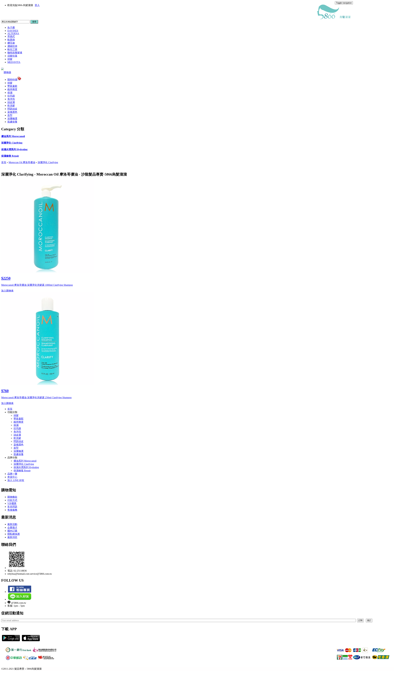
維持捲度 (12, 89)
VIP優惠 (11, 503)
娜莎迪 (11, 43)
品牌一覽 (12, 473)
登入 (37, 5)
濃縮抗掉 (12, 46)
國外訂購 (12, 530)
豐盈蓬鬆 (12, 86)
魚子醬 (11, 27)
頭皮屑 (11, 102)
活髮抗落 (12, 56)
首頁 (3, 162)
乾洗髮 (11, 105)
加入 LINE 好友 (15, 480)
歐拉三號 (12, 49)
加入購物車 (7, 290)
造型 (9, 115)
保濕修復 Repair (10, 156)
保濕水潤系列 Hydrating (14, 149)
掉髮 (9, 59)
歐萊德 (11, 39)
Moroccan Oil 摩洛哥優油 (22, 162)
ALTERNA (13, 33)
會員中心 (12, 477)
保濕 (9, 92)
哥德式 (11, 36)
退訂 (369, 620)
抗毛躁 (11, 95)
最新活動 (12, 524)
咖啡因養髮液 (14, 52)
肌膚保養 (12, 121)
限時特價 (12, 79)
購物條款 (12, 497)
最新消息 (12, 537)
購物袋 (7, 72)
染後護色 (12, 112)
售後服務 (12, 510)
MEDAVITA (13, 62)
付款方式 (12, 500)
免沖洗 (11, 99)
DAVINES (12, 30)
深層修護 (12, 118)
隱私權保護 (13, 534)
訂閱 (360, 620)
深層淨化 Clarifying (11, 142)
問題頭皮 (12, 108)
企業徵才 (12, 527)
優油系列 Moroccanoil (13, 136)
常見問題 (12, 506)
